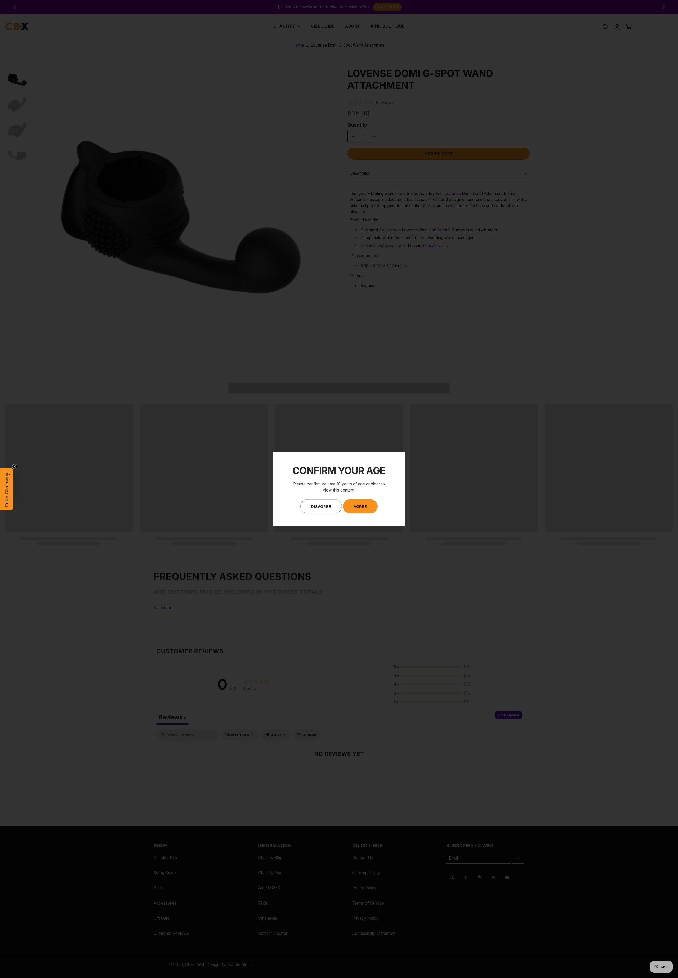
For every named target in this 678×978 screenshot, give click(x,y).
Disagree (321, 506)
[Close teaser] (14, 466)
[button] (6, 489)
